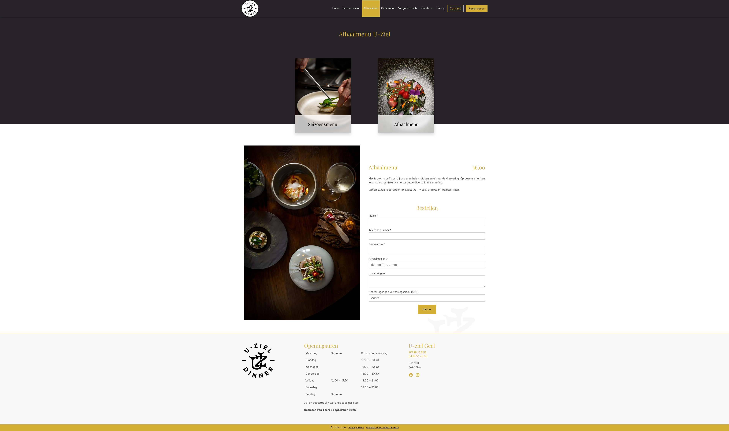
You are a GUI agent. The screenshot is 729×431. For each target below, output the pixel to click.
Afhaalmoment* (378, 259)
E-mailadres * (377, 244)
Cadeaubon (388, 8)
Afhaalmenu (370, 8)
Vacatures (427, 8)
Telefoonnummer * (380, 230)
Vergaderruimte (408, 8)
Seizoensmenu (351, 8)
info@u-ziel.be (417, 352)
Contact (455, 8)
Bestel (427, 309)
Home (335, 8)
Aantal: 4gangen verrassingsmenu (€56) (393, 292)
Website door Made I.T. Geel (382, 427)
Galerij (440, 8)
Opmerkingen (377, 273)
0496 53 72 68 (418, 356)
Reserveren (476, 8)
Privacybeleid (356, 427)
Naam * (373, 216)
